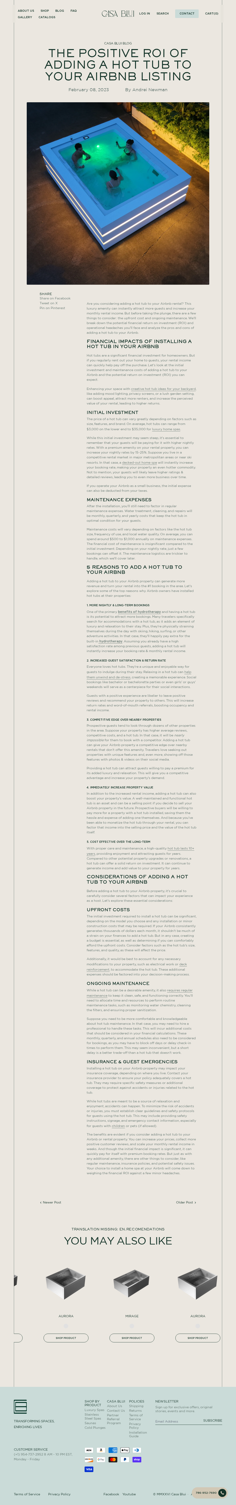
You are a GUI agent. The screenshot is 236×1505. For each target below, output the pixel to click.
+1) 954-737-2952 (29, 1454)
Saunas (90, 1423)
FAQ (74, 10)
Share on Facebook (55, 298)
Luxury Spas (94, 1410)
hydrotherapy (110, 641)
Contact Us (116, 1410)
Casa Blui (178, 1494)
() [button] (211, 13)
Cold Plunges (95, 1427)
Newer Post (52, 1202)
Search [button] (162, 13)
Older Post (184, 1202)
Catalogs (46, 17)
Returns (135, 1410)
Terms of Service (27, 1494)
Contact (187, 13)
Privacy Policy (59, 1494)
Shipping (136, 1406)
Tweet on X (55, 303)
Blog (59, 10)
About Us (114, 1406)
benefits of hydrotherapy (139, 611)
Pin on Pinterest (52, 308)
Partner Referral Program (114, 1419)
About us (26, 10)
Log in (144, 13)
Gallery (25, 17)
